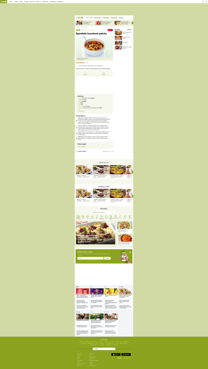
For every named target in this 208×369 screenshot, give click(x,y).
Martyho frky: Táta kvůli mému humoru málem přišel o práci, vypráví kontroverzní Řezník (96, 321)
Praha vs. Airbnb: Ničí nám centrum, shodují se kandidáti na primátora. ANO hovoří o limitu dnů (83, 296)
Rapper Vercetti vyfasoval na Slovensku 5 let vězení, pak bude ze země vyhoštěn (97, 326)
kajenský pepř (81, 111)
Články (21, 1)
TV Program (26, 1)
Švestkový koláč (115, 344)
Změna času (106, 341)
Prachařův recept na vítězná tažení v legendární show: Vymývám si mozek (97, 296)
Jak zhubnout (81, 341)
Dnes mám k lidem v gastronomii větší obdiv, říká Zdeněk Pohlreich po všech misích (96, 301)
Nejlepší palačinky (109, 344)
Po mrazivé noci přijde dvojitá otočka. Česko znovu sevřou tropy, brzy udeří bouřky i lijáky (82, 306)
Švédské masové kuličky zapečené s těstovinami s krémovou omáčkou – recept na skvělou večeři (91, 238)
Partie (110, 341)
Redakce (91, 363)
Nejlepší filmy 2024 (88, 341)
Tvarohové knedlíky (101, 344)
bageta (80, 98)
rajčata (80, 99)
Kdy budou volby (118, 341)
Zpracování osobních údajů (94, 360)
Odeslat (107, 258)
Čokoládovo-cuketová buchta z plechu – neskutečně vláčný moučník (100, 176)
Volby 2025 (97, 343)
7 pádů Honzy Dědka (90, 343)
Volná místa (79, 355)
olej (79, 103)
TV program (101, 341)
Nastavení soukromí (93, 365)
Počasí (113, 341)
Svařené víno (102, 343)
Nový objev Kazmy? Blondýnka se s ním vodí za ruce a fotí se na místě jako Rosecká (97, 332)
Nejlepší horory (94, 341)
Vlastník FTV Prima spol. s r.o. (81, 363)
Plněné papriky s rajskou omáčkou (127, 47)
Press (90, 355)
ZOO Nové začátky (126, 341)
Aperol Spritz (125, 42)
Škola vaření (32, 1)
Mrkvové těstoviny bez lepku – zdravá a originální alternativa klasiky (124, 244)
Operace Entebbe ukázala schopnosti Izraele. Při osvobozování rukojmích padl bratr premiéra (111, 302)
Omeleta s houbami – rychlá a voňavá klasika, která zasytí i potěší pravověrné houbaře (116, 176)
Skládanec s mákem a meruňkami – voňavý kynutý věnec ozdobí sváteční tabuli (83, 176)
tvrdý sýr (80, 106)
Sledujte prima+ (60, 1)
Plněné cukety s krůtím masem (127, 33)
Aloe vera (116, 343)
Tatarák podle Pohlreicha (110, 343)
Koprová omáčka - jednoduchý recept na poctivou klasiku (125, 22)
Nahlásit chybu (79, 365)
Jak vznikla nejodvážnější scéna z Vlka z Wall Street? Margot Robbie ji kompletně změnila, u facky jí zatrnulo (82, 332)
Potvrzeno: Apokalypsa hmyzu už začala (110, 296)
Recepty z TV (38, 1)
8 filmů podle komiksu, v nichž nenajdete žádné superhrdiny (82, 326)
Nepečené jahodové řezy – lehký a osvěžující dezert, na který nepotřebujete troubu (107, 23)
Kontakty (91, 358)
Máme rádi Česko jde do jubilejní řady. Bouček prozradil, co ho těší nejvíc (96, 306)
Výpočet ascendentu (93, 344)
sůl (79, 109)
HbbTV (78, 358)
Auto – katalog (83, 343)
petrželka (80, 107)
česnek (80, 101)
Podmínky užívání (79, 360)
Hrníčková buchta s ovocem (126, 38)
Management (92, 353)
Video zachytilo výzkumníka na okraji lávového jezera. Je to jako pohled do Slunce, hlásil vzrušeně (111, 306)
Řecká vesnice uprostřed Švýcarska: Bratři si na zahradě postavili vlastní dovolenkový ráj (110, 332)
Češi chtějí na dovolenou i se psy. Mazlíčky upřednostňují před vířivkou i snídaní (110, 321)
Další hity (129, 29)
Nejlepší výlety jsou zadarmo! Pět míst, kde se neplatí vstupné (111, 326)
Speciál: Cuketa (45, 1)
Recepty (16, 1)
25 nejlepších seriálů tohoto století (83, 320)
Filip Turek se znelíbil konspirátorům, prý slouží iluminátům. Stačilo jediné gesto (82, 301)
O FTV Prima (79, 353)
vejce (80, 104)
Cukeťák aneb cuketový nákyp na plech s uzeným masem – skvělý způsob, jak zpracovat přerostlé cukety (87, 24)
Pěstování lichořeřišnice (123, 343)
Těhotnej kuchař (53, 1)
